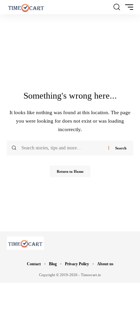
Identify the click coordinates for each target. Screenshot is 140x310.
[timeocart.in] (26, 7)
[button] (117, 7)
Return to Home (70, 171)
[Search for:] (62, 148)
